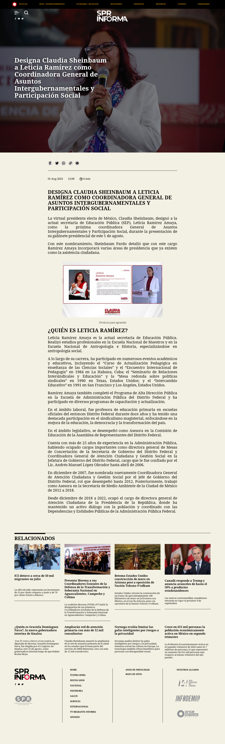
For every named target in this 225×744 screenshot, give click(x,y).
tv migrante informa (83, 711)
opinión (75, 717)
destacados (77, 680)
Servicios (83, 4)
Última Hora (173, 4)
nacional (76, 685)
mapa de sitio (134, 674)
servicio (75, 701)
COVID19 (126, 4)
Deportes (105, 4)
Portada (196, 4)
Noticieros (60, 4)
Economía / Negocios (32, 4)
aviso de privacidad (138, 669)
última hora (78, 675)
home (73, 669)
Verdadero (148, 4)
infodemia (76, 690)
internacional (79, 706)
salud (74, 696)
